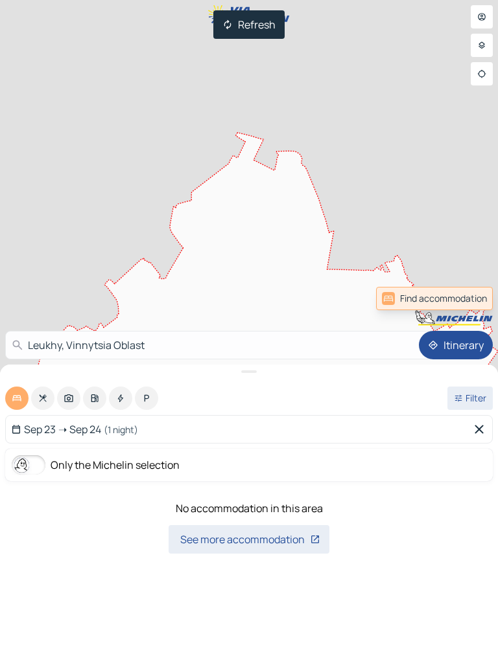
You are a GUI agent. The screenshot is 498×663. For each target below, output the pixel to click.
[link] (464, 298)
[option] (17, 398)
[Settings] (482, 45)
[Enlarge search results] (249, 372)
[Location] (482, 73)
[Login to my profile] (482, 16)
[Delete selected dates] (481, 429)
